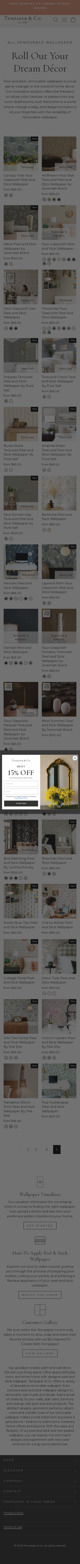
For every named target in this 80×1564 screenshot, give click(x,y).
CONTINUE (21, 803)
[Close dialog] (74, 758)
